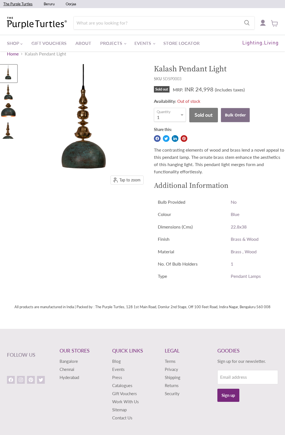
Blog (116, 361)
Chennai (67, 369)
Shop (13, 43)
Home (13, 53)
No (234, 202)
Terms (170, 361)
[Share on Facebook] (157, 138)
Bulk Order (235, 115)
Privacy (171, 369)
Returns (172, 385)
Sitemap (119, 409)
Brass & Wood (245, 239)
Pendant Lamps (246, 276)
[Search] (246, 22)
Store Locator (181, 43)
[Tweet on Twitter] (166, 138)
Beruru (49, 4)
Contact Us (122, 417)
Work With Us (125, 401)
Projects (111, 43)
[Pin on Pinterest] (184, 138)
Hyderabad (69, 377)
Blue (235, 214)
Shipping (172, 377)
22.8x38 (239, 226)
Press (117, 377)
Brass (236, 251)
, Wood (249, 251)
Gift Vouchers (49, 43)
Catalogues (122, 385)
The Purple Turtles (18, 4)
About (83, 43)
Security (172, 393)
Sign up (228, 395)
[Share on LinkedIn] (175, 138)
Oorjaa (71, 4)
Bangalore (69, 361)
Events (143, 43)
